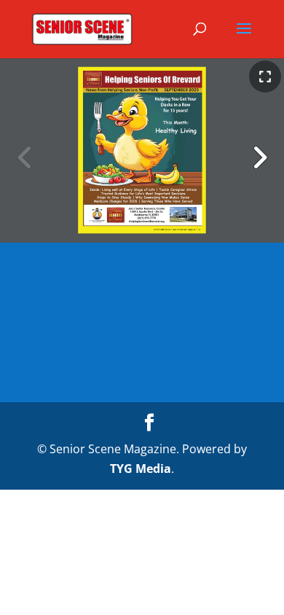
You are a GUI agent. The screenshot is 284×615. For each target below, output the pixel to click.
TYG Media (140, 469)
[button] (259, 157)
